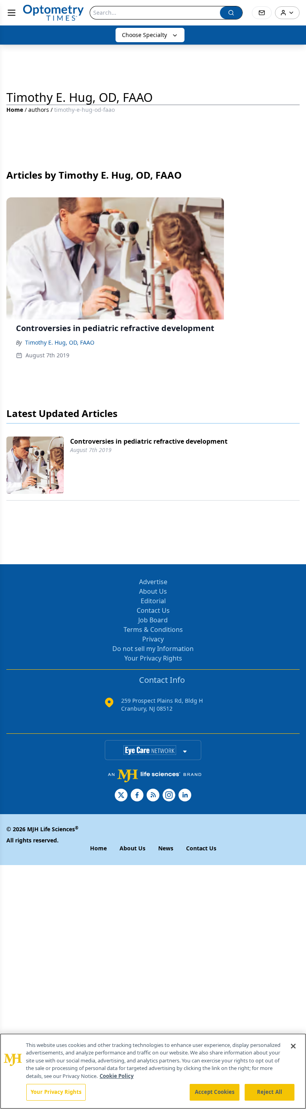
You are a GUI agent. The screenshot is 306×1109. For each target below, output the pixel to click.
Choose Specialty (144, 35)
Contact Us (153, 610)
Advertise (153, 581)
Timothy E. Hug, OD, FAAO (59, 342)
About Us (153, 591)
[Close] (293, 1046)
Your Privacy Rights (153, 658)
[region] (153, 1071)
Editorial (153, 600)
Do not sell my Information (153, 648)
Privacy (153, 639)
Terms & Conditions (153, 629)
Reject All (269, 1091)
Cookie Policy (116, 1076)
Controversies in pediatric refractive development (149, 441)
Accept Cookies (215, 1091)
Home (14, 109)
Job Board (153, 620)
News (165, 848)
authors (38, 109)
